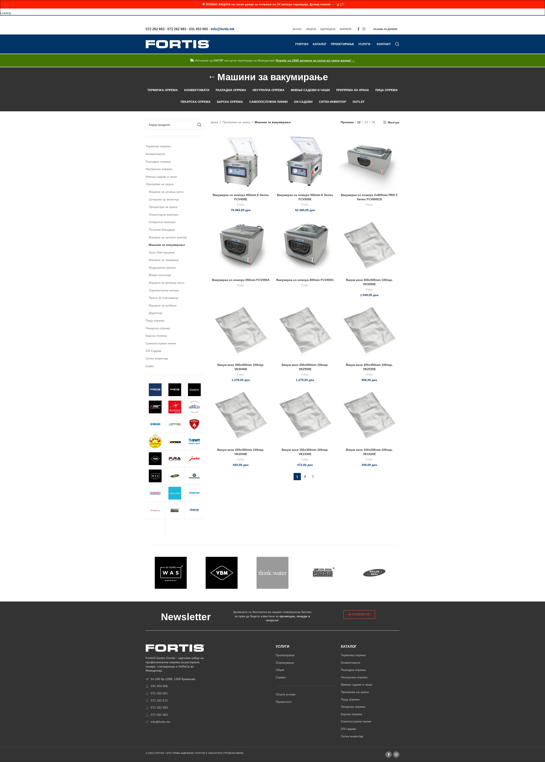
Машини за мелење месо (166, 282)
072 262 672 (159, 700)
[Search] (397, 44)
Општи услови (285, 694)
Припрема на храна (160, 184)
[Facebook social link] (358, 29)
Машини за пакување (164, 260)
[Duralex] (194, 406)
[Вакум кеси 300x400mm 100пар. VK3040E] (241, 331)
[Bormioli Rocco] (175, 406)
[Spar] (175, 510)
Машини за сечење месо (166, 191)
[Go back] (212, 77)
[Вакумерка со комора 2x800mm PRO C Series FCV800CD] (369, 161)
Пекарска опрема (158, 328)
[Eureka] (194, 424)
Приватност (284, 701)
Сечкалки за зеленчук (164, 199)
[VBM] (155, 458)
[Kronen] (175, 441)
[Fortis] (155, 389)
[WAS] (155, 475)
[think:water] (175, 493)
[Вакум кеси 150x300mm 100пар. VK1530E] (305, 416)
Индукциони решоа (162, 267)
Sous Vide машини (162, 252)
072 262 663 (159, 714)
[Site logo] (177, 44)
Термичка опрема (158, 146)
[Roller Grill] (175, 475)
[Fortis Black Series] (175, 389)
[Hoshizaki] (194, 475)
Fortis (240, 204)
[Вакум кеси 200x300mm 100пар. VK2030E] (241, 416)
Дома (214, 122)
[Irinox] (194, 510)
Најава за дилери (385, 29)
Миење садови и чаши (161, 176)
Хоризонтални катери (164, 290)
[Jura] (194, 458)
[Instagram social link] (364, 29)
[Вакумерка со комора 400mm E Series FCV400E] (241, 161)
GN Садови (153, 350)
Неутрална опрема (159, 169)
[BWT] (194, 441)
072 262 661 (159, 693)
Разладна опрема (158, 161)
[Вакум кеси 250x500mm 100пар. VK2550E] (305, 331)
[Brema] (155, 527)
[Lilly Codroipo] (155, 441)
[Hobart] (155, 493)
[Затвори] (5, 5)
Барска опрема (156, 335)
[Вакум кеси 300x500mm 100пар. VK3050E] (369, 246)
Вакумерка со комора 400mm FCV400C (305, 280)
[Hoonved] (194, 493)
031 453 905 (159, 686)
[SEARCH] (199, 125)
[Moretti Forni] (155, 406)
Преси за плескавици (163, 297)
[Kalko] (155, 424)
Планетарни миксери (163, 214)
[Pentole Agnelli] (175, 424)
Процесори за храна (163, 207)
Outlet (150, 366)
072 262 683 (159, 707)
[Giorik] (194, 389)
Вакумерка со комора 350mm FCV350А (241, 280)
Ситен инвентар (157, 358)
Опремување (285, 662)
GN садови (348, 728)
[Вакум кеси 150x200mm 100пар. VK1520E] (369, 416)
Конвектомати (155, 154)
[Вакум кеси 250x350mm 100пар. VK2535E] (369, 331)
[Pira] (175, 458)
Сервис (281, 677)
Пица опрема (155, 320)
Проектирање (285, 655)
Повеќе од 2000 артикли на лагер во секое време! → (315, 60)
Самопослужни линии (161, 343)
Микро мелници (160, 275)
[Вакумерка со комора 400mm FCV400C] (305, 246)
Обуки (280, 670)
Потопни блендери (162, 229)
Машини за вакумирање (167, 244)
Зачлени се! (361, 614)
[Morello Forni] (155, 510)
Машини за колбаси (162, 305)
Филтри (393, 122)
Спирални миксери (162, 222)
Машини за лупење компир (168, 237)
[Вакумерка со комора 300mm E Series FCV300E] (305, 161)
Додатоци (155, 313)
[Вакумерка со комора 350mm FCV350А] (241, 246)
